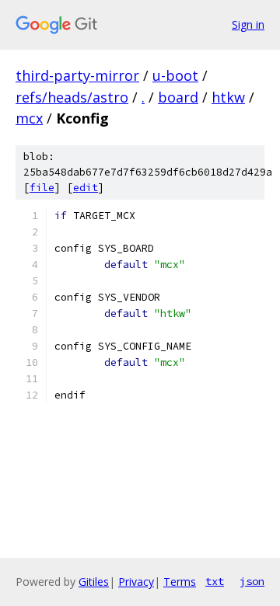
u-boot (175, 75)
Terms (179, 581)
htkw (228, 97)
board (178, 97)
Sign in (248, 24)
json (252, 581)
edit (85, 187)
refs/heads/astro (72, 97)
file (42, 187)
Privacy (136, 581)
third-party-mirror (77, 75)
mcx (29, 118)
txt (214, 581)
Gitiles (94, 581)
